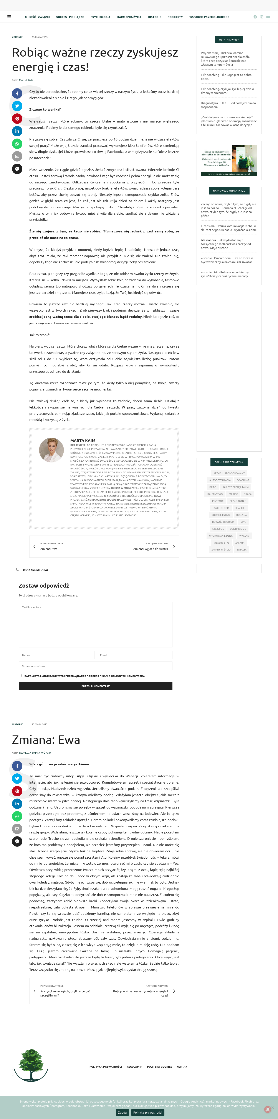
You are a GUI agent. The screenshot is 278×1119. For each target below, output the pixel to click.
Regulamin (134, 1066)
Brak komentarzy (35, 569)
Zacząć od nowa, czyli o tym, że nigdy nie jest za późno (226, 211)
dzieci (213, 487)
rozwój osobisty (223, 521)
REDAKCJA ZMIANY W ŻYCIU (35, 752)
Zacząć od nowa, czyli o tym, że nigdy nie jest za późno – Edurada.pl (228, 206)
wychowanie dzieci (221, 535)
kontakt (183, 1066)
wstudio (206, 258)
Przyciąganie (238, 501)
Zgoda (122, 1112)
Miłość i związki (37, 17)
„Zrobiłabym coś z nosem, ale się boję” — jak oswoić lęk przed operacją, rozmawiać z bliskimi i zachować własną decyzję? (229, 121)
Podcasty (175, 17)
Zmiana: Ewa (46, 739)
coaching (243, 480)
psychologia (221, 508)
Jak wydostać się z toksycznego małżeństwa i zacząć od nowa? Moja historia (226, 244)
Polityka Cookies (159, 1066)
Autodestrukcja (220, 480)
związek (242, 549)
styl (243, 521)
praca (248, 494)
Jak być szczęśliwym (236, 487)
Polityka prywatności (105, 1066)
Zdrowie (17, 37)
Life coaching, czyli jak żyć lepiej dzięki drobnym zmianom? (227, 91)
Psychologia (100, 17)
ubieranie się (238, 528)
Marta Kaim (26, 80)
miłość (233, 494)
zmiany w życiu (221, 549)
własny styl (221, 542)
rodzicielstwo (221, 514)
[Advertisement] (229, 374)
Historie (154, 17)
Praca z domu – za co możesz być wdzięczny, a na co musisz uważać (227, 260)
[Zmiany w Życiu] (31, 1066)
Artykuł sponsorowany (229, 473)
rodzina (241, 514)
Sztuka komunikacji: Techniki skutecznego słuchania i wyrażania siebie (229, 228)
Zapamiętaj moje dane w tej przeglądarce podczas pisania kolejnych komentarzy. (85, 676)
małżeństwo (215, 494)
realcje (240, 508)
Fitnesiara (208, 226)
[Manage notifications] (267, 1109)
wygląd (244, 535)
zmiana (239, 542)
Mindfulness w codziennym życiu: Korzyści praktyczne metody (226, 274)
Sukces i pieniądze (70, 17)
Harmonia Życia (129, 17)
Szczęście (218, 528)
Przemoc (217, 501)
